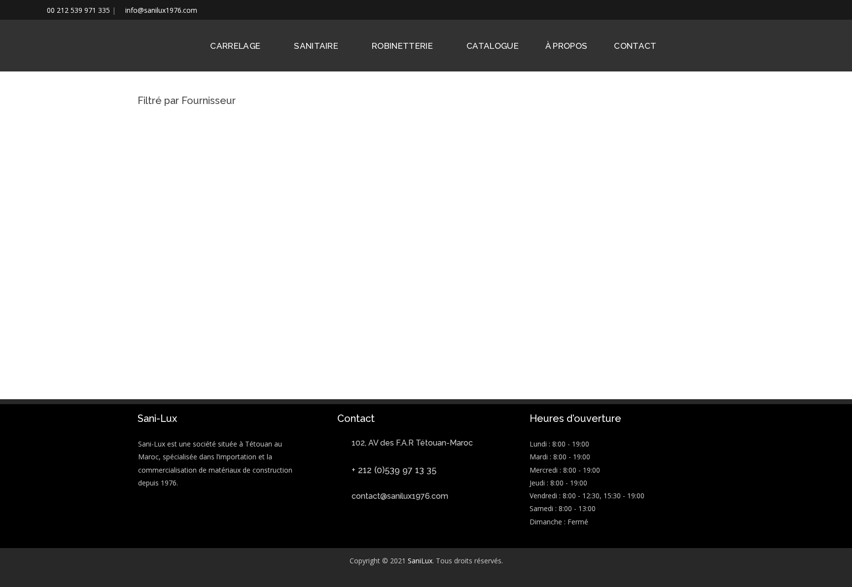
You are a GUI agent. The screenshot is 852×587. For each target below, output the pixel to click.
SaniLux (420, 560)
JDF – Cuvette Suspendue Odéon (351, 363)
